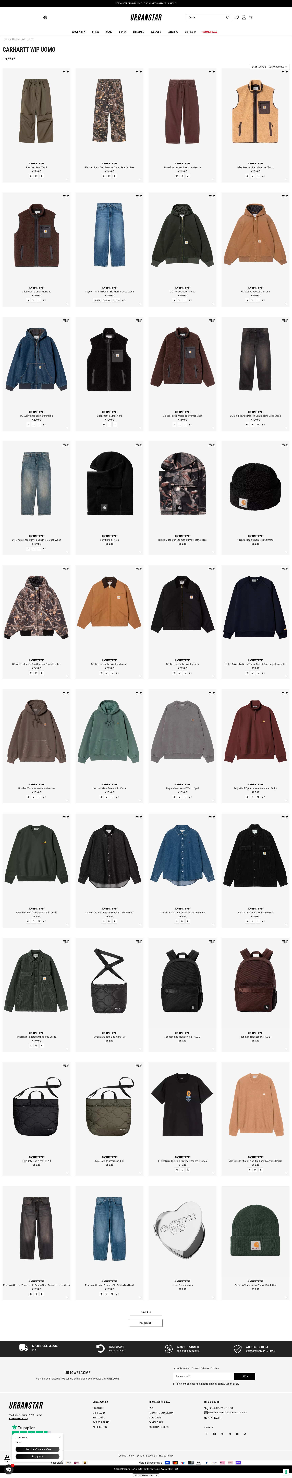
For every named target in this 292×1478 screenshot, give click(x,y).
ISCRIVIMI (122, 769)
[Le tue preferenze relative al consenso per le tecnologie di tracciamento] (286, 1472)
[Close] (188, 700)
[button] (9, 1469)
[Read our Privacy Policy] (139, 753)
